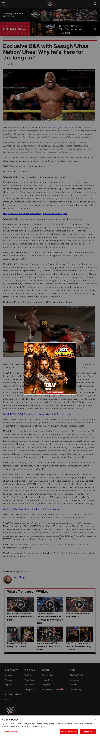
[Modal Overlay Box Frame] (50, 368)
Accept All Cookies (69, 731)
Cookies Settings (11, 731)
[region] (50, 726)
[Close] (96, 719)
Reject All (88, 731)
